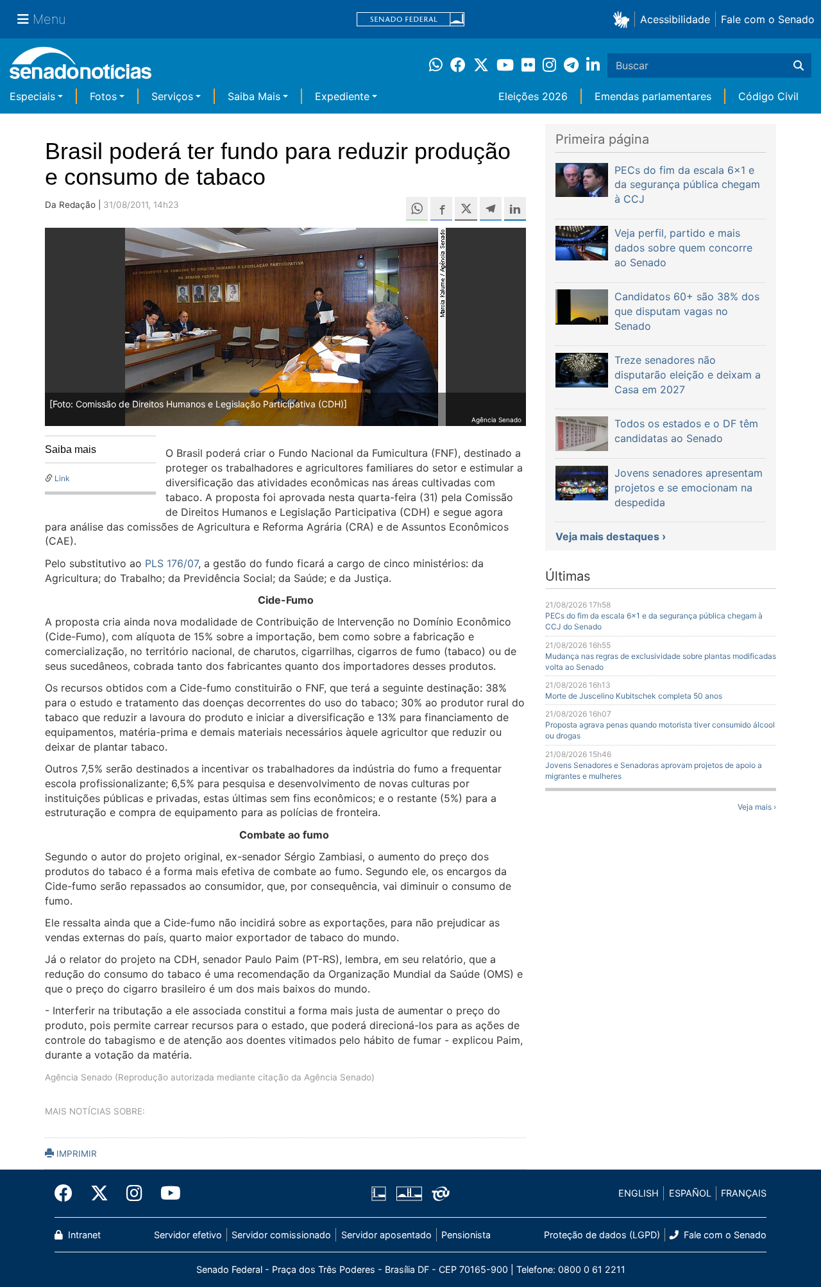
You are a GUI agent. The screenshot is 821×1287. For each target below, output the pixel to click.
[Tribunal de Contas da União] (441, 1192)
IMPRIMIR (75, 1153)
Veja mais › (757, 807)
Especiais (32, 96)
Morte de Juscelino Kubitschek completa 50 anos (633, 696)
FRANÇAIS (743, 1193)
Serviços (172, 96)
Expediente (342, 96)
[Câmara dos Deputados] (378, 1192)
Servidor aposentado (386, 1234)
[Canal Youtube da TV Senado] (166, 1193)
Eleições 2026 (533, 96)
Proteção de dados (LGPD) (602, 1234)
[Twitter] (99, 1193)
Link (62, 478)
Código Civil (768, 96)
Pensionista (466, 1234)
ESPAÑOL (690, 1193)
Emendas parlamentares (653, 96)
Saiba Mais (254, 96)
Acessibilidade (675, 19)
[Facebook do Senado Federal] (68, 1193)
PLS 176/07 (171, 563)
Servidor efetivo (188, 1234)
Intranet (83, 1234)
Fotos (103, 96)
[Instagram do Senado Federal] (134, 1193)
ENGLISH (638, 1193)
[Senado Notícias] (80, 68)
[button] (623, 19)
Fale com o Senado (768, 19)
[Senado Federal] (410, 19)
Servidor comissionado (281, 1234)
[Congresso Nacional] (409, 1192)
